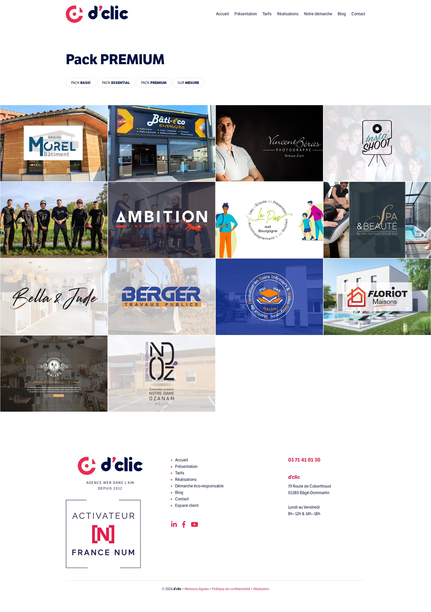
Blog (342, 13)
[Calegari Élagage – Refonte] (54, 220)
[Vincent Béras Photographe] (269, 143)
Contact (358, 13)
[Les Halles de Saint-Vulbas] (54, 373)
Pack (81, 82)
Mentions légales (197, 589)
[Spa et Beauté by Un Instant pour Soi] (377, 220)
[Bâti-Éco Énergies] (161, 143)
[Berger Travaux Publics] (161, 297)
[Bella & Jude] (54, 297)
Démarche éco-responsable (199, 486)
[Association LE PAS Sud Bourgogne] (269, 220)
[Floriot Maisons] (377, 297)
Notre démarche (318, 13)
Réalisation (261, 589)
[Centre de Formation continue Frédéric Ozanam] (161, 373)
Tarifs (267, 13)
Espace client (187, 505)
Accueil (222, 13)
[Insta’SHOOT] (377, 143)
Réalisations (288, 13)
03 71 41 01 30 (304, 460)
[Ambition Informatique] (161, 220)
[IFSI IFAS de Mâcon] (269, 297)
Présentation (245, 13)
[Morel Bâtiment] (54, 143)
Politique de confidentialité (231, 589)
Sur (188, 82)
